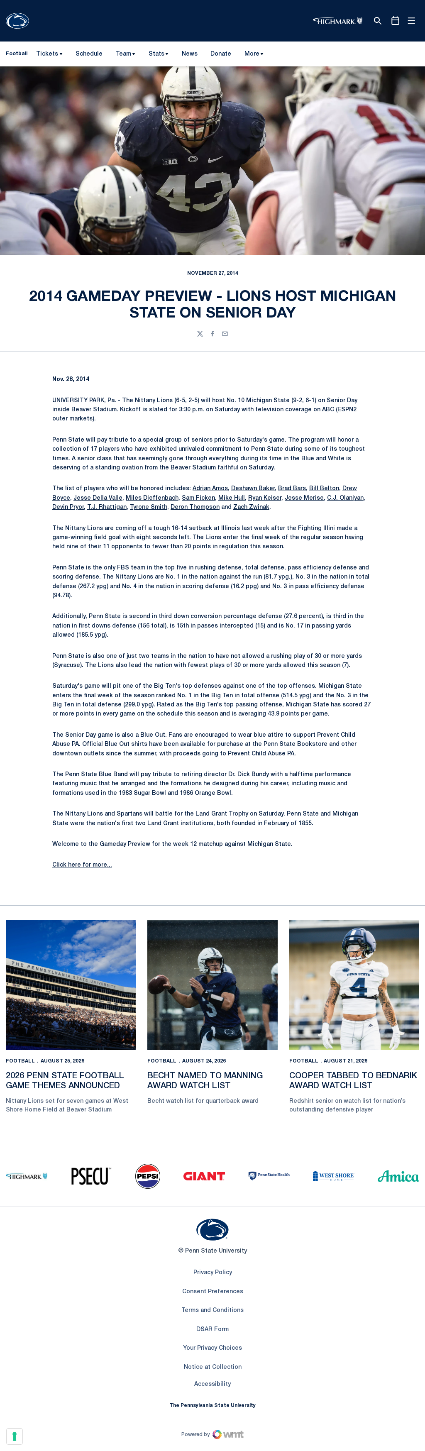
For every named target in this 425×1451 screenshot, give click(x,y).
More (251, 54)
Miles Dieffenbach (152, 498)
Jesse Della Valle (97, 498)
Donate (220, 55)
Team (123, 54)
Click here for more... (82, 865)
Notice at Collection (213, 1367)
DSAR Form (212, 1329)
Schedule (89, 54)
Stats (156, 54)
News (190, 54)
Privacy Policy (212, 1272)
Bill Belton (324, 488)
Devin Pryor (68, 507)
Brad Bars (292, 488)
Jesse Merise (304, 498)
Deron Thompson (195, 507)
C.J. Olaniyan (345, 498)
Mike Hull (231, 498)
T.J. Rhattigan (107, 507)
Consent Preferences (212, 1292)
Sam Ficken (198, 498)
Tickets (47, 54)
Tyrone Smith (148, 507)
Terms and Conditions (212, 1310)
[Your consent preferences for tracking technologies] (14, 1436)
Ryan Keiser (264, 498)
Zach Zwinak (251, 507)
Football (20, 1061)
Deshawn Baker (253, 488)
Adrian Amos (210, 488)
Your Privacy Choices (212, 1348)
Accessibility (212, 1384)
